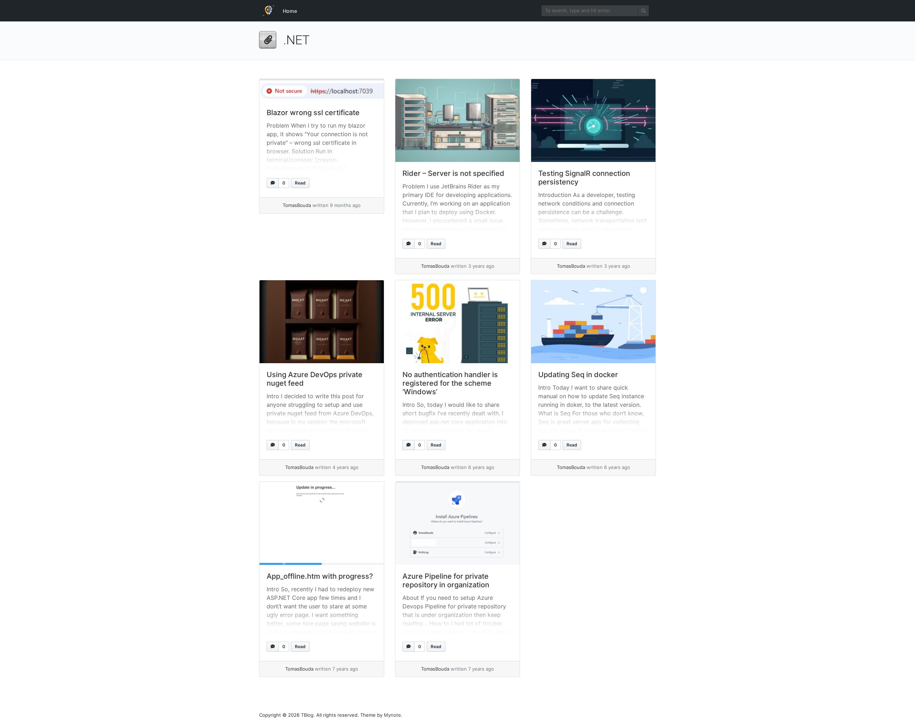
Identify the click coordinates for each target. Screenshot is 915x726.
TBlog (307, 715)
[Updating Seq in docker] (593, 321)
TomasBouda (297, 205)
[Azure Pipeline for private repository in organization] (457, 523)
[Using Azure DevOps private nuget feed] (321, 321)
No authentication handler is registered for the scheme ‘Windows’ (450, 383)
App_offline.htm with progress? (320, 576)
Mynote (392, 715)
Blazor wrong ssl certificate (313, 112)
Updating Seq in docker (578, 374)
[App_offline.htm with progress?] (321, 523)
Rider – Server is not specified (453, 173)
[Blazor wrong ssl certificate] (321, 90)
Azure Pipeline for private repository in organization (445, 580)
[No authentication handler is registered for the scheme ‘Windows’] (457, 321)
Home (290, 11)
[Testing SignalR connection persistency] (593, 120)
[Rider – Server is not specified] (457, 120)
